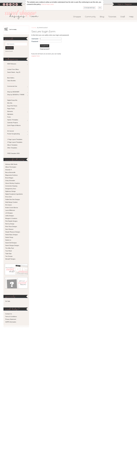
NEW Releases (11, 64)
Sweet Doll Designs (11, 242)
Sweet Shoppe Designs (12, 245)
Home (33, 27)
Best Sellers (10, 78)
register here (35, 56)
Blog (102, 17)
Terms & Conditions (11, 316)
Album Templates (12, 145)
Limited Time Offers (13, 69)
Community (90, 17)
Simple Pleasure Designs (12, 232)
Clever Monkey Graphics (12, 183)
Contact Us (8, 314)
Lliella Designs (9, 215)
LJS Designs (9, 213)
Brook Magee (9, 178)
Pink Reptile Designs (11, 221)
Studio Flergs (9, 237)
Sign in (120, 4)
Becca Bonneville (10, 172)
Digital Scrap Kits (12, 100)
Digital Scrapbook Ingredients (14, 194)
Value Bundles (11, 80)
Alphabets (10, 114)
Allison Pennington (10, 167)
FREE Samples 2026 (13, 153)
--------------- (10, 66)
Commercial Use (12, 86)
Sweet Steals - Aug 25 (13, 72)
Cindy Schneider (10, 180)
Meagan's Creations (11, 218)
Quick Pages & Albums (14, 125)
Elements (10, 111)
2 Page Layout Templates (14, 142)
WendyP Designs (10, 259)
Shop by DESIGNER (13, 92)
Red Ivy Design (9, 224)
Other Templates (12, 148)
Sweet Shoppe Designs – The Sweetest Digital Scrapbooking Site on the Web (22, 14)
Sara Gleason (9, 229)
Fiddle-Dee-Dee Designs (12, 199)
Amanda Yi (8, 169)
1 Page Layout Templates (14, 139)
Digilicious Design (10, 191)
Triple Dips (8, 253)
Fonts (9, 117)
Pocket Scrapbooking (13, 134)
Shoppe (77, 17)
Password (35, 41)
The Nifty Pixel (9, 248)
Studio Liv (8, 240)
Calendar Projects (12, 122)
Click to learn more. (47, 4)
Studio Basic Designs (11, 234)
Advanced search (9, 51)
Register (128, 4)
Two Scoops (8, 256)
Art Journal (10, 131)
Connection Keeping (11, 186)
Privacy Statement (10, 319)
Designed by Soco (10, 188)
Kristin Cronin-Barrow (11, 207)
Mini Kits (9, 103)
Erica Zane (8, 196)
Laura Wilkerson (10, 210)
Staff (122, 17)
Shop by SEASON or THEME (15, 94)
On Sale (7, 301)
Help (131, 17)
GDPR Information (10, 322)
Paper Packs (11, 108)
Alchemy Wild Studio (11, 164)
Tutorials (112, 17)
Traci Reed (8, 251)
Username (35, 39)
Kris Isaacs (8, 205)
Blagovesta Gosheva (11, 175)
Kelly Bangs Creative (11, 202)
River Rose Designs (11, 226)
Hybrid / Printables (12, 120)
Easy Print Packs (12, 106)
